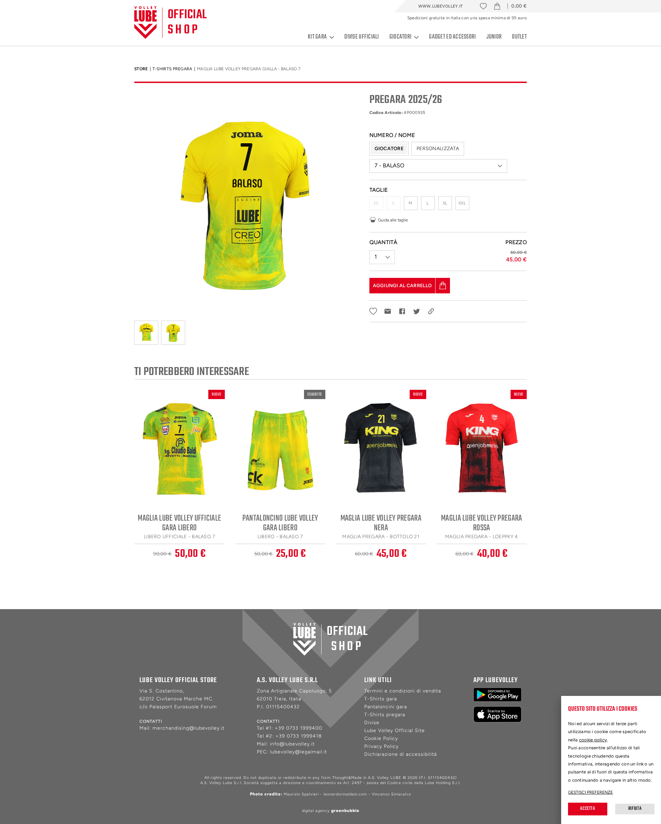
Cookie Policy (381, 738)
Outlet (519, 37)
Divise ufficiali (361, 37)
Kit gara (317, 37)
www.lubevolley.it (440, 6)
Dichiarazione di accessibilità (400, 754)
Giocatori (400, 37)
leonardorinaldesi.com (345, 794)
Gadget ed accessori (452, 37)
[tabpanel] (246, 203)
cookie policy (593, 739)
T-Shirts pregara (384, 715)
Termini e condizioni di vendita (402, 691)
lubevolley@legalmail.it (298, 752)
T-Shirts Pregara (172, 68)
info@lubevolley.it (292, 744)
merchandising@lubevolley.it (188, 728)
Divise (371, 723)
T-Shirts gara (380, 699)
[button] (438, 166)
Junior (494, 37)
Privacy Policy (381, 746)
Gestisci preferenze (590, 792)
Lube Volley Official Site (394, 730)
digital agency (330, 811)
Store (141, 68)
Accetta (587, 809)
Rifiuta (634, 809)
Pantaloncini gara (385, 707)
